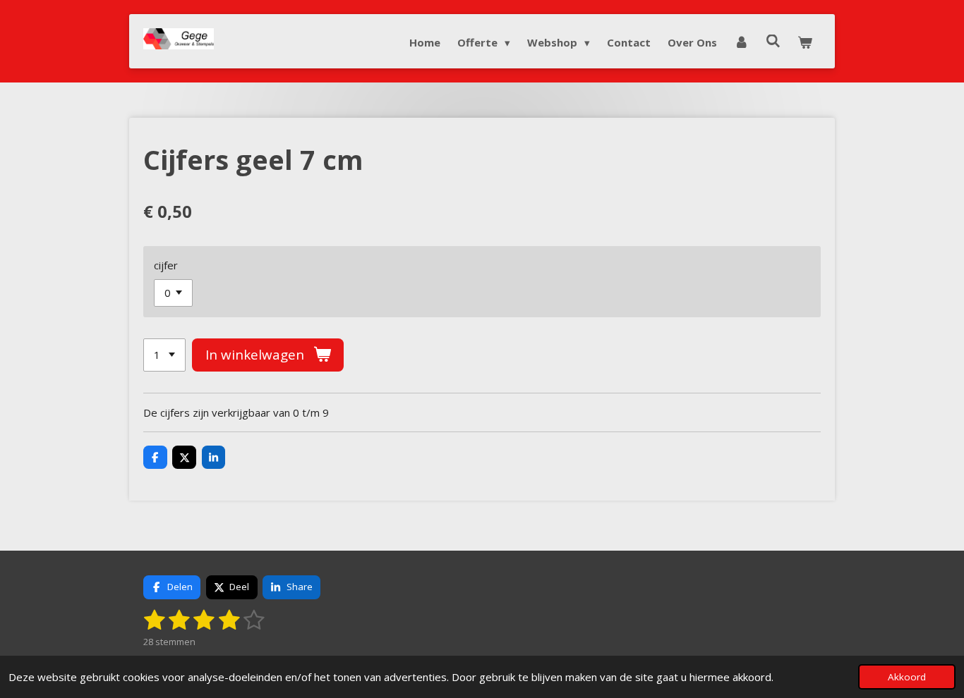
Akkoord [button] (907, 677)
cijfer (166, 265)
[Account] (741, 42)
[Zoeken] (773, 40)
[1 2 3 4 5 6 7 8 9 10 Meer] (164, 355)
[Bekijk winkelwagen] (805, 42)
